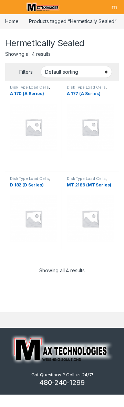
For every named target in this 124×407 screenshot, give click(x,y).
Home (11, 21)
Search (115, 7)
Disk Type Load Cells (29, 87)
